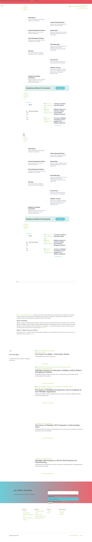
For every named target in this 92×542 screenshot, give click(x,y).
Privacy (81, 535)
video (32, 0)
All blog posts (58, 125)
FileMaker (43, 327)
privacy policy (64, 501)
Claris (39, 352)
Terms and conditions (73, 535)
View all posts (15, 365)
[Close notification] (1, 2)
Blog (39, 368)
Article (36, 352)
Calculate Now (60, 88)
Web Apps (30, 51)
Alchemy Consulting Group (48, 383)
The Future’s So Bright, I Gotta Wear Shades (52, 354)
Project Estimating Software (57, 22)
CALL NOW (82, 7)
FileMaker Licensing (55, 67)
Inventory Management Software (36, 30)
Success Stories (46, 264)
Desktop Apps (54, 30)
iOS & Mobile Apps (55, 44)
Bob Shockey (45, 363)
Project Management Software (36, 38)
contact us (32, 333)
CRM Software (32, 17)
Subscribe (50, 502)
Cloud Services (54, 59)
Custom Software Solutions (46, 368)
